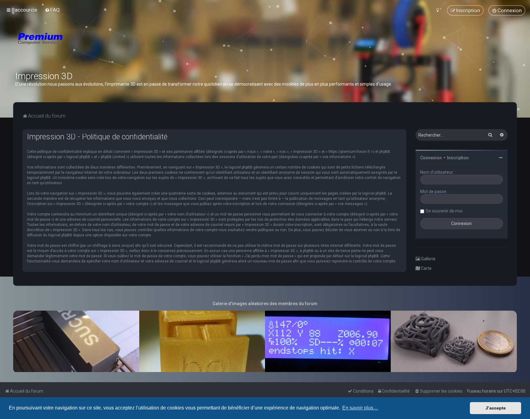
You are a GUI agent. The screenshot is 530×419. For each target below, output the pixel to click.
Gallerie (428, 258)
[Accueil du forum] (76, 46)
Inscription (458, 157)
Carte (426, 268)
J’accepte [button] (496, 407)
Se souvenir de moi (444, 210)
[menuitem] (52, 9)
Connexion (431, 157)
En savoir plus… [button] (360, 407)
